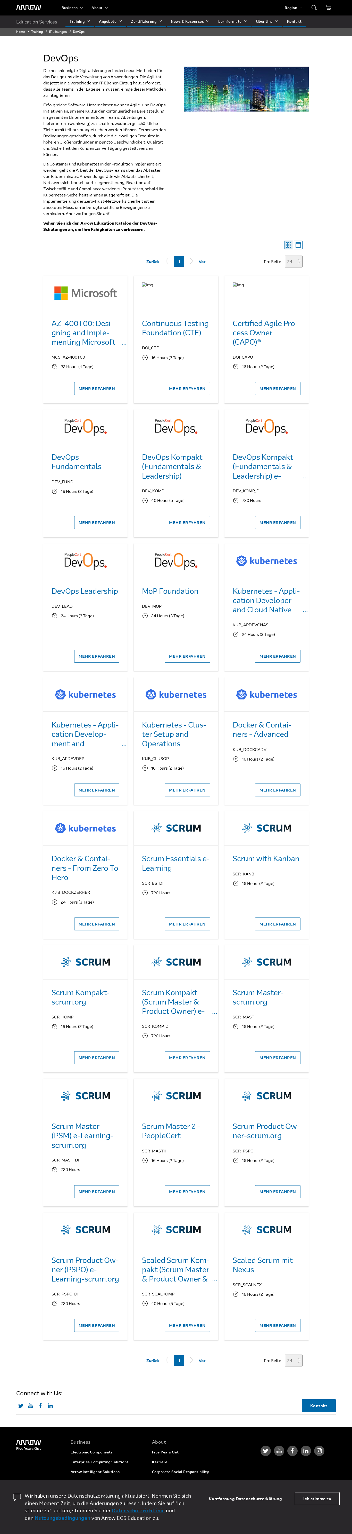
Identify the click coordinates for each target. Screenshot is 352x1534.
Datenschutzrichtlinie (138, 1510)
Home (20, 31)
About (97, 7)
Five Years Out (165, 1452)
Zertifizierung (143, 21)
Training (77, 21)
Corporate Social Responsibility (180, 1471)
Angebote (107, 21)
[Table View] (298, 245)
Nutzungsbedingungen (62, 1518)
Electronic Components (92, 1452)
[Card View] (288, 245)
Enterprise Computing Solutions (100, 1461)
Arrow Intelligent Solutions (95, 1471)
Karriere (159, 1461)
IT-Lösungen (58, 31)
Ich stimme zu (317, 1498)
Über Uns (264, 21)
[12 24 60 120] (295, 261)
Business (70, 7)
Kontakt (294, 21)
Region (291, 7)
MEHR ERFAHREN (97, 388)
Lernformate (230, 21)
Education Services (36, 22)
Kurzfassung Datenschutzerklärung (245, 1498)
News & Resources (187, 21)
